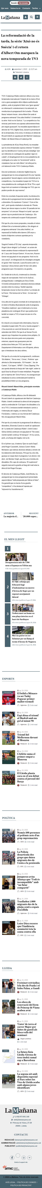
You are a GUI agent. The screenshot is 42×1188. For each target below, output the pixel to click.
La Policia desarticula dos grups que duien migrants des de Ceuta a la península (28, 857)
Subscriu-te (15, 8)
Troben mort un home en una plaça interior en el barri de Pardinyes (23, 616)
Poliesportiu (7, 692)
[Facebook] (12, 1158)
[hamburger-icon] (37, 17)
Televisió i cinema (22, 72)
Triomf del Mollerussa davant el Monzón (27, 737)
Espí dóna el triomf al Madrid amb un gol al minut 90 (27, 718)
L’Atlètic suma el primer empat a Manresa (26, 757)
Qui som (4, 8)
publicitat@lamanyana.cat (26, 1146)
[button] (31, 17)
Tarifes (35, 8)
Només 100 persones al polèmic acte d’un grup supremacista (28, 835)
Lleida (6, 980)
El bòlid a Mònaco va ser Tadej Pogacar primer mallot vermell (27, 697)
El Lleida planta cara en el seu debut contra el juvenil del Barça (28, 777)
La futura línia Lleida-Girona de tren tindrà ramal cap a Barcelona (27, 1056)
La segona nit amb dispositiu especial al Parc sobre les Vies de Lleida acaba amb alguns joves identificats (28, 1081)
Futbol (6, 713)
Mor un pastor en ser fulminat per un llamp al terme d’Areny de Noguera (24, 639)
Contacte (26, 8)
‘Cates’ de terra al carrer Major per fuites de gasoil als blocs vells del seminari (27, 1029)
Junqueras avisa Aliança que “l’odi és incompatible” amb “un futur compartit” (28, 882)
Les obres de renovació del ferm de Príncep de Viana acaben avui (28, 1006)
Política (6, 830)
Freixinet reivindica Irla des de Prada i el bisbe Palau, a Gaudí (28, 986)
